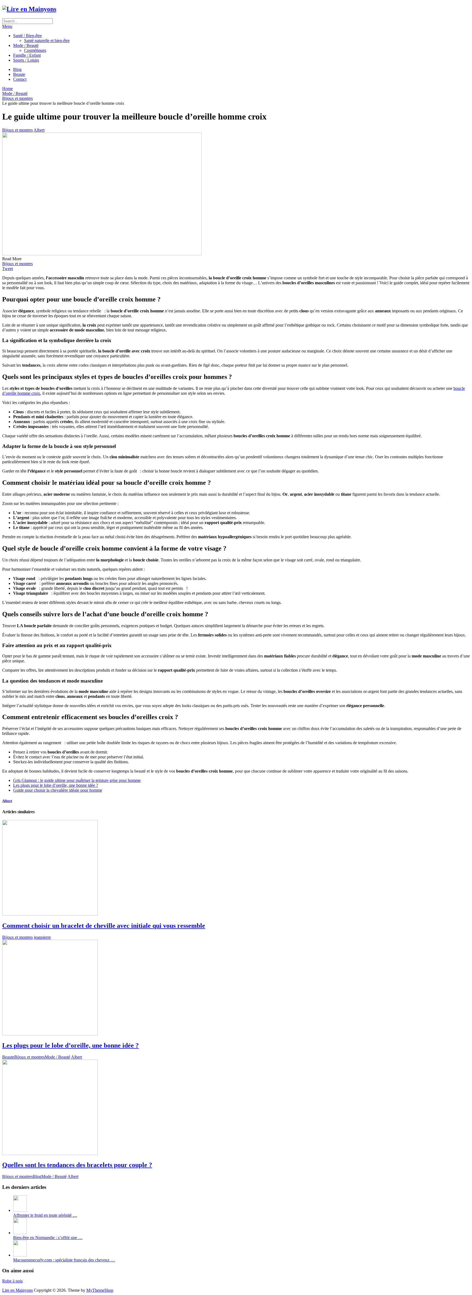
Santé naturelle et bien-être (47, 40)
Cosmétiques (35, 50)
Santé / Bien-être (27, 35)
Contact (19, 79)
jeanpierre (42, 937)
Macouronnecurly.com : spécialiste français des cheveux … (64, 1260)
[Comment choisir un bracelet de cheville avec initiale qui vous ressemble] (236, 868)
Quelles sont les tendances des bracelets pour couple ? (77, 1164)
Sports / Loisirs (26, 60)
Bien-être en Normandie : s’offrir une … (47, 1237)
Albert (39, 130)
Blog (17, 69)
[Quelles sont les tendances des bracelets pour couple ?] (236, 1108)
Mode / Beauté (26, 45)
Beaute (19, 74)
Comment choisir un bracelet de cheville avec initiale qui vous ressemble (103, 925)
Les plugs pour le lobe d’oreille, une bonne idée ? (55, 785)
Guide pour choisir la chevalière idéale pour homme (57, 790)
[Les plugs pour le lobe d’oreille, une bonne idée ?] (236, 988)
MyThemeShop (99, 1290)
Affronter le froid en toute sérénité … (45, 1215)
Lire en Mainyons (17, 1290)
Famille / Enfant (27, 55)
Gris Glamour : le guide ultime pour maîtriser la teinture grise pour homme (77, 780)
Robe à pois (12, 1281)
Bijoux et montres (17, 130)
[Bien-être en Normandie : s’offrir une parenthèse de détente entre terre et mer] (20, 1232)
